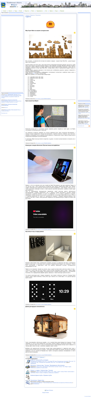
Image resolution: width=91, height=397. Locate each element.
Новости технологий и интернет (39, 360)
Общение (62, 10)
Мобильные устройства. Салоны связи (38, 367)
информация (33, 363)
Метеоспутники (68, 382)
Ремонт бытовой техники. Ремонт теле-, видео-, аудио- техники (50, 371)
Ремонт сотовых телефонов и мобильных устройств (47, 372)
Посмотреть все (4, 113)
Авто (46, 10)
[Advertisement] (12, 54)
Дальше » (42, 357)
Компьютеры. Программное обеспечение (45, 366)
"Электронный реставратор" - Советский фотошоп (41, 382)
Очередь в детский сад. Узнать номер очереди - (83, 107)
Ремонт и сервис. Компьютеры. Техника (41, 370)
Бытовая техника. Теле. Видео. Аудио (63, 366)
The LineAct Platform (87, 396)
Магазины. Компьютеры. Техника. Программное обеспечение (47, 365)
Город (15, 10)
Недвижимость (40, 10)
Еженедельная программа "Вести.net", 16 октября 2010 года (52, 362)
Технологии (38, 15)
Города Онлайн (45, 392)
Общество (27, 10)
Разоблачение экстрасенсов (59, 382)
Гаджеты (28, 16)
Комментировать (47, 98)
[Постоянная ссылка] (39, 98)
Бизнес (20, 10)
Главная (4, 10)
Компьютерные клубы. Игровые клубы (41, 375)
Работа (32, 10)
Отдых (56, 10)
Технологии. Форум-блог (37, 380)
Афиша (51, 10)
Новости (10, 10)
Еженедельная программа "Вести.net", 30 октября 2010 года (43, 361)
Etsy (34, 73)
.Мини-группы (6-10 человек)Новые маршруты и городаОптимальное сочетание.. (11, 101)
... (54, 381)
